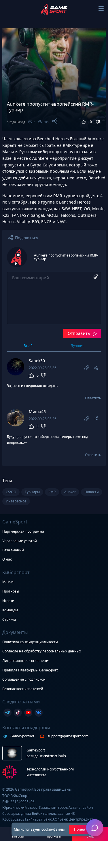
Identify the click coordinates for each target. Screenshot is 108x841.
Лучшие (77, 345)
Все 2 (28, 345)
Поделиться (26, 237)
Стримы (9, 619)
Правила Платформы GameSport (30, 670)
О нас (7, 559)
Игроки (8, 600)
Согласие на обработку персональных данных (41, 651)
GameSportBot (22, 736)
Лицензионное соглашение (26, 660)
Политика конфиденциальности (30, 641)
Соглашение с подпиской (24, 679)
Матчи (8, 581)
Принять (81, 829)
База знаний (13, 550)
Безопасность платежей (22, 688)
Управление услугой (19, 541)
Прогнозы (10, 591)
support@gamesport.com (68, 736)
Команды (10, 610)
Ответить (93, 398)
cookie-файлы (53, 829)
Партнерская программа (23, 531)
